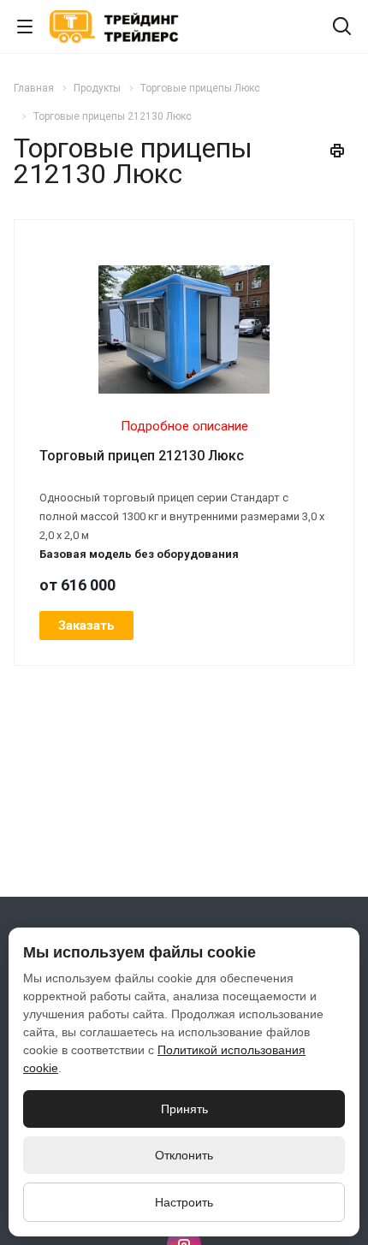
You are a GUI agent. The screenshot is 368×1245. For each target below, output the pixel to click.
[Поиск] (342, 28)
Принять (184, 1109)
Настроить (184, 1202)
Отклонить (184, 1155)
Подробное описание (184, 426)
